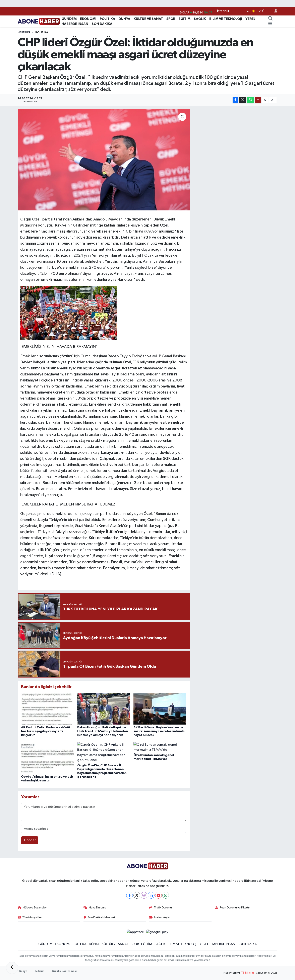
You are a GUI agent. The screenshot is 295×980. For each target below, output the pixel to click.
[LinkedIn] (151, 895)
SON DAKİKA (102, 24)
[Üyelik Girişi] (274, 11)
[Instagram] (144, 895)
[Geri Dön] (12, 968)
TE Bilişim (247, 973)
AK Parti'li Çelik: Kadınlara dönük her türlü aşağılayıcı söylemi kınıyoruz (46, 731)
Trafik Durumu (163, 907)
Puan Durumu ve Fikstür (235, 907)
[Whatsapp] (165, 895)
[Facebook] (129, 895)
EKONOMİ (88, 19)
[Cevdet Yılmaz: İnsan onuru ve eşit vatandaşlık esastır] (47, 758)
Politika (41, 32)
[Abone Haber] (39, 21)
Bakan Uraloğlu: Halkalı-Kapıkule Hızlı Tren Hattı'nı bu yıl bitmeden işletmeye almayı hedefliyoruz (102, 731)
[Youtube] (158, 895)
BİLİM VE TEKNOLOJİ (225, 19)
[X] (136, 895)
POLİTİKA (107, 19)
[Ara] (270, 19)
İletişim (39, 971)
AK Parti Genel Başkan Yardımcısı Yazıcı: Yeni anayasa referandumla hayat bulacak (158, 731)
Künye (23, 971)
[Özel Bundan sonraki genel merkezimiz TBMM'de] (159, 747)
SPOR (170, 19)
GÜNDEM (69, 19)
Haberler (24, 32)
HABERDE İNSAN (75, 24)
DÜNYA (124, 19)
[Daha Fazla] (258, 100)
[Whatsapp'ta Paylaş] (250, 100)
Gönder (30, 840)
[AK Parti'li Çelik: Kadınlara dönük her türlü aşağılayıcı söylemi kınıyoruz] (47, 708)
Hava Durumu (97, 907)
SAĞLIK (200, 19)
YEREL (250, 19)
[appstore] (135, 932)
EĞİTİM (184, 19)
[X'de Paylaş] (242, 100)
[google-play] (157, 932)
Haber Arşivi (162, 917)
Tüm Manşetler (32, 917)
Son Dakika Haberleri (101, 917)
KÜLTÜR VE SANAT (148, 19)
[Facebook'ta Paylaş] (235, 100)
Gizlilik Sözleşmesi (64, 971)
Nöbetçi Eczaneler (35, 907)
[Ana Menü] (270, 24)
